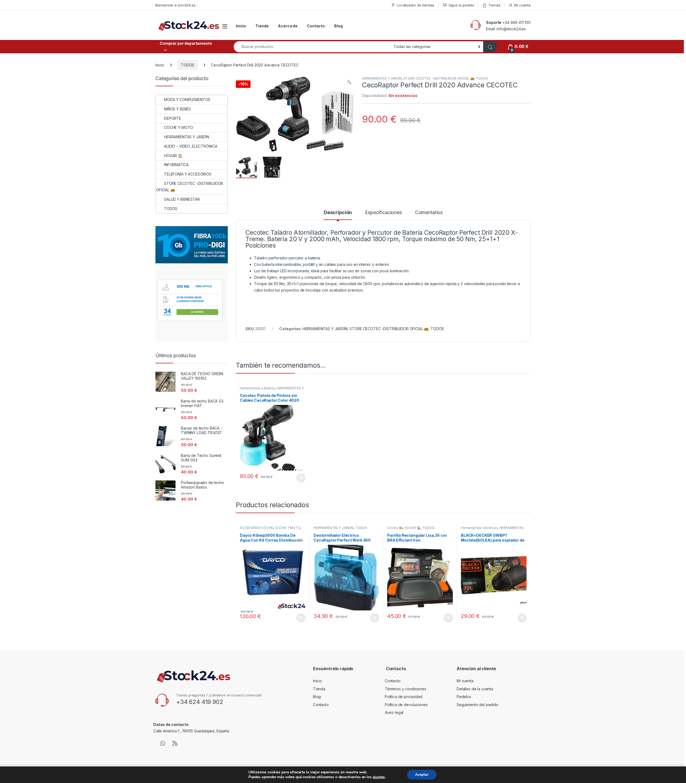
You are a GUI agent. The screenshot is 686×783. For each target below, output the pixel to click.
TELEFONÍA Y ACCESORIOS (187, 174)
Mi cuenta (522, 5)
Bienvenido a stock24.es (175, 5)
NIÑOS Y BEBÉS (177, 109)
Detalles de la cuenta (475, 689)
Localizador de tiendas (415, 5)
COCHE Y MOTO (287, 528)
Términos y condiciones (405, 689)
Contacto (316, 26)
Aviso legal (394, 712)
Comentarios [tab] (429, 212)
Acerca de (287, 26)
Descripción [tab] (338, 212)
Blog (338, 26)
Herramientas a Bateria (257, 388)
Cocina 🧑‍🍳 (395, 528)
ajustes (379, 777)
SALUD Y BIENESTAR (182, 199)
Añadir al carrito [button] (299, 478)
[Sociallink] (162, 743)
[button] (349, 82)
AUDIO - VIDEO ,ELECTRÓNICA (190, 146)
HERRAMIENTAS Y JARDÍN (382, 78)
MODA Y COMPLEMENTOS (187, 99)
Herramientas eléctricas (479, 528)
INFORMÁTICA (176, 164)
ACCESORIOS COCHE (256, 528)
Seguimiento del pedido (477, 704)
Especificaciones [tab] (383, 212)
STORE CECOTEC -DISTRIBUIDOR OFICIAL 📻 (439, 78)
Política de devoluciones (406, 704)
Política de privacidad (403, 696)
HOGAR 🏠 (412, 528)
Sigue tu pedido (461, 5)
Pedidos (464, 696)
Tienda (494, 5)
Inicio (241, 26)
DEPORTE (172, 118)
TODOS (187, 65)
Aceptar (421, 774)
